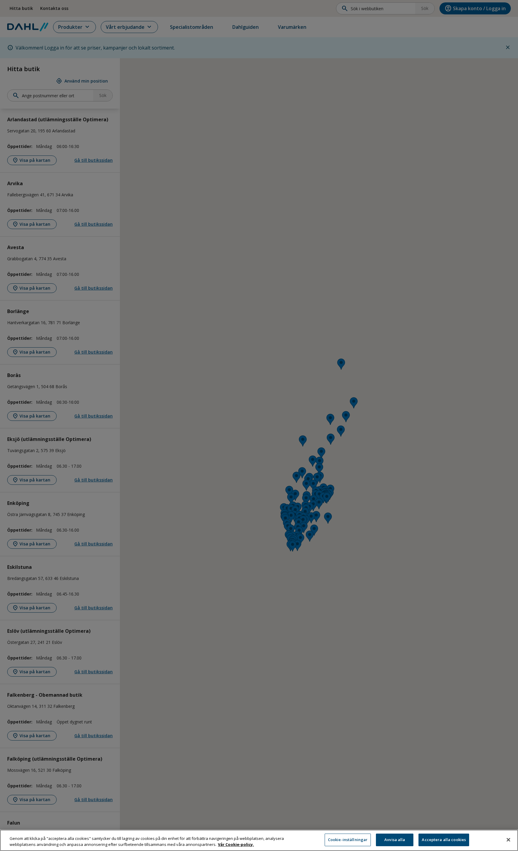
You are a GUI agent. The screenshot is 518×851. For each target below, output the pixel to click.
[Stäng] (508, 839)
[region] (259, 840)
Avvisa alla (394, 839)
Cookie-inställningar (348, 839)
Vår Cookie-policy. (236, 844)
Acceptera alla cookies (444, 839)
